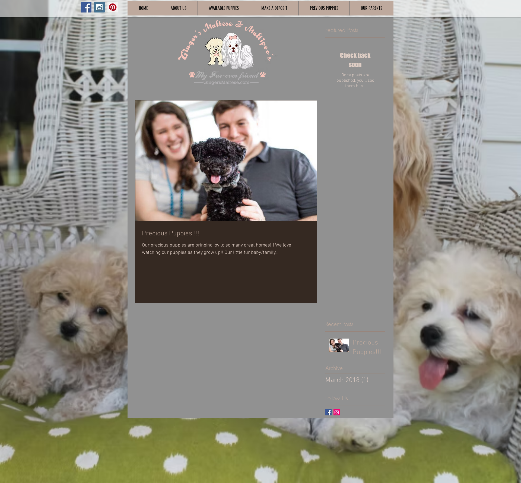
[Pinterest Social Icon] (112, 7)
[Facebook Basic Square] (328, 412)
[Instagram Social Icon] (99, 7)
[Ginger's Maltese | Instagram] (336, 412)
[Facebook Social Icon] (86, 7)
